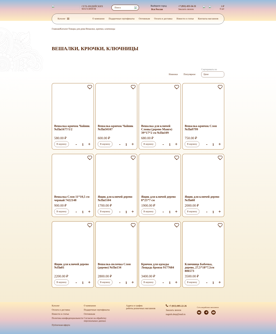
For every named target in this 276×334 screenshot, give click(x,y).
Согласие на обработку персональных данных (95, 319)
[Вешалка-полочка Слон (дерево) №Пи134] (116, 242)
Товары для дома (77, 29)
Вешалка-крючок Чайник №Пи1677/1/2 (72, 127)
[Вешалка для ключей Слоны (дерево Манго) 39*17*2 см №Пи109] (159, 103)
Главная (56, 29)
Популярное (189, 74)
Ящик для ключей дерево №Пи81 (71, 266)
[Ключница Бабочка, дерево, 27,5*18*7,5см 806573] (203, 242)
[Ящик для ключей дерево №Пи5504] (116, 174)
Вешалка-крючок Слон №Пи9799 (201, 127)
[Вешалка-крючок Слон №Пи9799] (203, 103)
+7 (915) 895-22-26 (177, 306)
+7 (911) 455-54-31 (187, 6)
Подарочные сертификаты (122, 18)
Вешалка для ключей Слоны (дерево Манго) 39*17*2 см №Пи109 (156, 129)
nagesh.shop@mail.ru (175, 314)
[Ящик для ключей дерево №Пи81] (72, 242)
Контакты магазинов (208, 18)
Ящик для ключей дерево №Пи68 (202, 198)
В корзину (61, 144)
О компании (98, 18)
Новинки (173, 74)
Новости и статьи (185, 18)
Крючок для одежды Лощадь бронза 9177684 (157, 266)
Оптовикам (144, 18)
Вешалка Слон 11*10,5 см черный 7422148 (71, 198)
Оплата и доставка (163, 18)
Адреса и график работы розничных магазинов (140, 307)
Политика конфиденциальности (67, 318)
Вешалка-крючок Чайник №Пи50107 (115, 127)
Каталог (64, 29)
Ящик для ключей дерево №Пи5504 (115, 198)
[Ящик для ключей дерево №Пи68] (203, 174)
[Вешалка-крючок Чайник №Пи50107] (116, 103)
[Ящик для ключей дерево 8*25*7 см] (159, 174)
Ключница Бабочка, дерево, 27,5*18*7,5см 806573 (199, 268)
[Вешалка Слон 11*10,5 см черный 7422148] (72, 174)
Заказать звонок (186, 9)
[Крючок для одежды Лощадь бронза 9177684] (159, 242)
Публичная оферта (61, 325)
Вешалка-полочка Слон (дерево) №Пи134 (114, 266)
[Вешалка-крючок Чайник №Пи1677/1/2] (72, 103)
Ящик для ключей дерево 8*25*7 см (158, 198)
